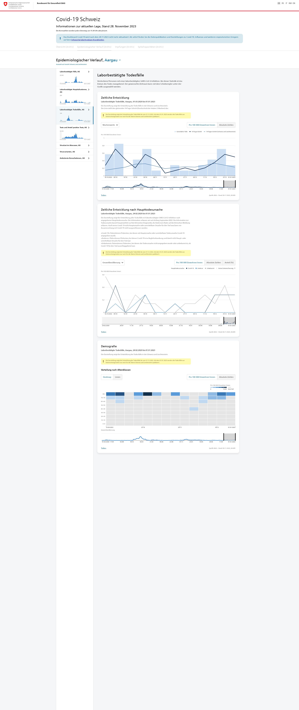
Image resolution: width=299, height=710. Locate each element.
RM (290, 3)
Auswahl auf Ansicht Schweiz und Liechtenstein (71, 64)
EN (294, 3)
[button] (113, 60)
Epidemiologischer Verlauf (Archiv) (94, 47)
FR (283, 3)
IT (286, 3)
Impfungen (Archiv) (124, 47)
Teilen (103, 195)
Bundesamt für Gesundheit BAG (51, 3)
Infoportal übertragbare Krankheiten (87, 40)
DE (279, 3)
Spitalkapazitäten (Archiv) (151, 47)
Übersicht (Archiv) (65, 47)
